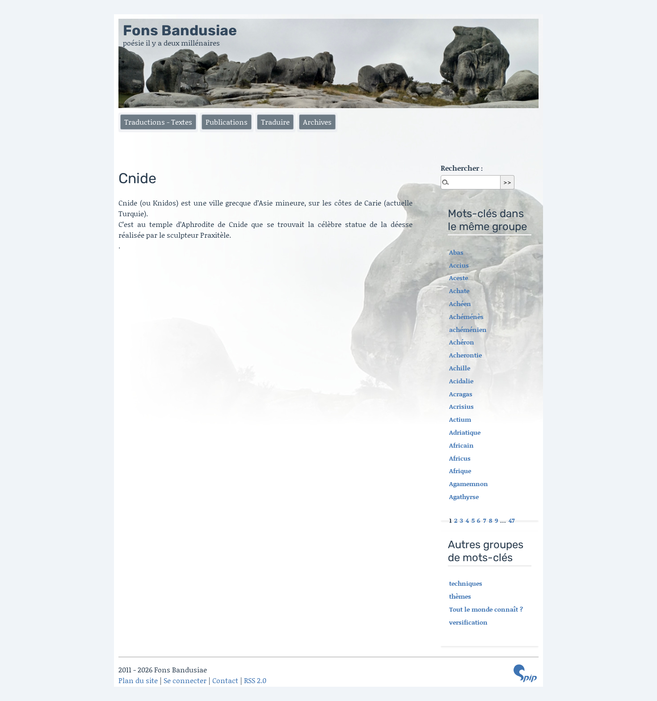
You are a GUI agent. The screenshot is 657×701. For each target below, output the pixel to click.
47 (512, 520)
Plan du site (138, 680)
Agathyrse (464, 496)
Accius (459, 265)
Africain (461, 445)
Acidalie (461, 381)
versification (468, 622)
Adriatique (464, 432)
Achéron (461, 342)
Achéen (460, 303)
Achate (459, 290)
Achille (459, 368)
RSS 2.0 (255, 680)
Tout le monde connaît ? (486, 609)
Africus (460, 458)
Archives (317, 122)
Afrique (460, 470)
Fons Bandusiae (180, 30)
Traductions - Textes (158, 122)
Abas (456, 252)
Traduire (275, 122)
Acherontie (465, 355)
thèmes (460, 596)
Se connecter (185, 680)
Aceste (458, 277)
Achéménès (466, 316)
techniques (465, 583)
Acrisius (461, 406)
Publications (227, 122)
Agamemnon (468, 483)
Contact (225, 680)
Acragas (460, 394)
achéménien (468, 329)
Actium (460, 419)
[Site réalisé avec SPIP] (525, 673)
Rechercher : (462, 168)
